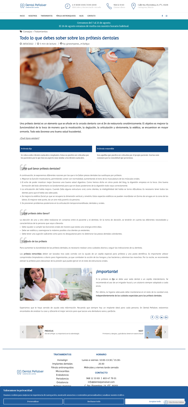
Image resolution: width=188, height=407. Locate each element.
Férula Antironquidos (66, 16)
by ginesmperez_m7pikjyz (76, 43)
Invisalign (62, 360)
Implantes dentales (62, 363)
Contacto (91, 16)
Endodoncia (62, 375)
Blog (81, 16)
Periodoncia (62, 378)
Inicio (22, 16)
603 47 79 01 (109, 378)
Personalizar (33, 401)
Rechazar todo (93, 401)
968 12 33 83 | (94, 378)
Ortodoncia (62, 382)
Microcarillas (62, 371)
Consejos (27, 31)
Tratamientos (46, 16)
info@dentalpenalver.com (101, 382)
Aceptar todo (155, 401)
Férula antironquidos (62, 367)
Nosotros (33, 16)
